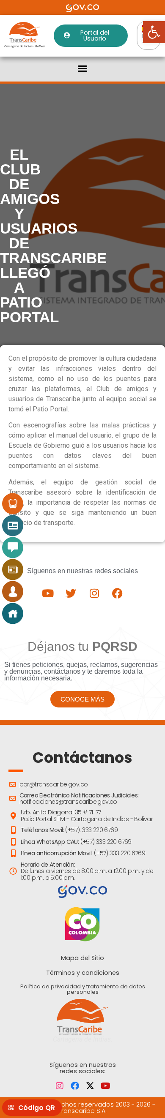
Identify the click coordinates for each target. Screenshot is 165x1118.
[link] (154, 32)
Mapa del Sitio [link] (82, 958)
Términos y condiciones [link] (82, 972)
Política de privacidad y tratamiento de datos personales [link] (82, 989)
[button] (82, 68)
